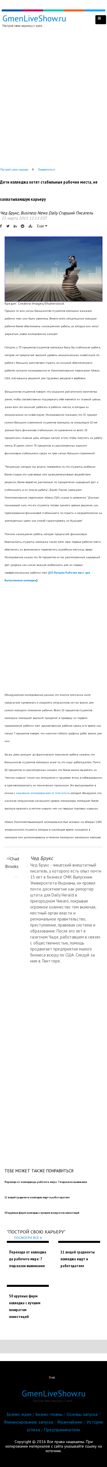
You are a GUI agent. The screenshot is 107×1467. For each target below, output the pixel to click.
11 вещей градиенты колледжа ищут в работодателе (77, 1258)
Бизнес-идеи (19, 1414)
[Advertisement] (53, 98)
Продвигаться (46, 169)
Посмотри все (26, 1237)
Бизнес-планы (48, 1414)
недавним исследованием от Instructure (42, 793)
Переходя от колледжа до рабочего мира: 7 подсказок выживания (27, 1258)
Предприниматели (62, 1429)
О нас (52, 1377)
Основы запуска (82, 1414)
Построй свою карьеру (14, 169)
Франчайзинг (69, 1422)
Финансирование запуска (28, 1422)
